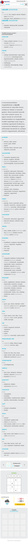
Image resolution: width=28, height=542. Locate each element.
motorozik (5, 36)
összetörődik (6, 153)
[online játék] (16, 466)
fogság (4, 50)
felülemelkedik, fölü (8, 339)
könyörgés (5, 277)
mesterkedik (6, 254)
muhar (4, 299)
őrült (4, 167)
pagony (4, 429)
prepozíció (5, 380)
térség (4, 348)
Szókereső (16, 463)
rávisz (4, 413)
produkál (5, 137)
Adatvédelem (17, 540)
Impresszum (10, 540)
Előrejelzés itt (20, 504)
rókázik (4, 226)
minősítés (5, 238)
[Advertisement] (14, 85)
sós (3, 323)
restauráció (5, 389)
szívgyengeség (6, 360)
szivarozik (5, 449)
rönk (3, 311)
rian (3, 439)
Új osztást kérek (14, 511)
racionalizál (5, 214)
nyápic (4, 199)
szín (3, 404)
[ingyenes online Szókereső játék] (8, 464)
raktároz (4, 368)
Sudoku (14, 473)
